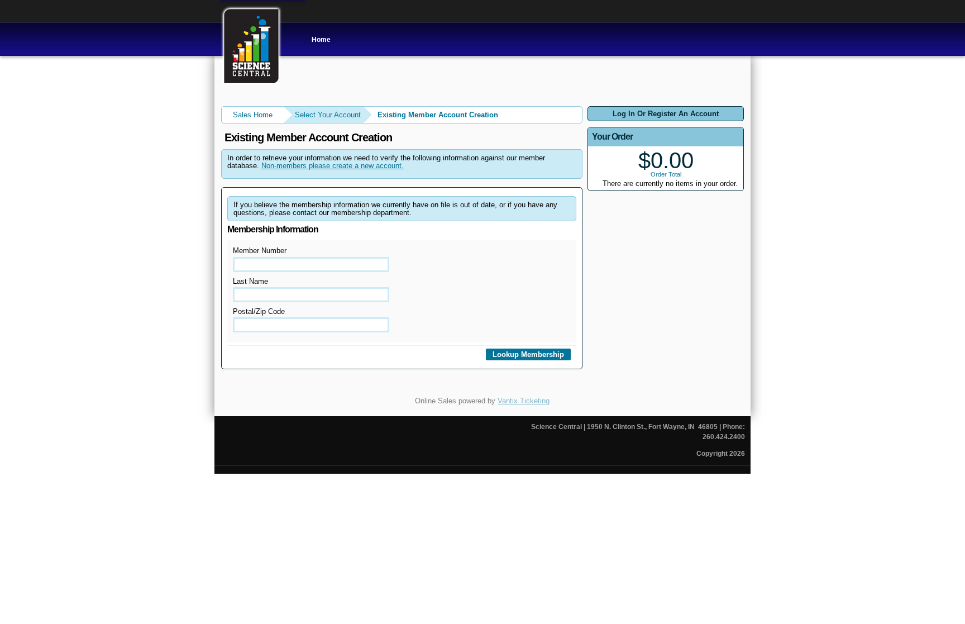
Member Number (259, 250)
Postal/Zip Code (259, 311)
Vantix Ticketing (524, 401)
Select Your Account (328, 115)
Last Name (250, 281)
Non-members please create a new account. (332, 165)
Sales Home (253, 115)
